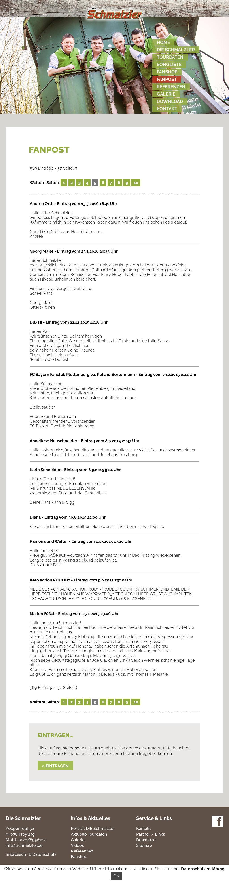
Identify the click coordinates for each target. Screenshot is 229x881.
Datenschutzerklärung (202, 868)
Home (163, 42)
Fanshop (167, 72)
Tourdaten (170, 57)
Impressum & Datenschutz (31, 854)
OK (116, 875)
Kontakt (167, 108)
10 (136, 182)
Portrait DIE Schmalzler (93, 828)
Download (170, 101)
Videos (77, 845)
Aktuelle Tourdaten (89, 834)
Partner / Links (150, 834)
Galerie (166, 94)
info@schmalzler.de (24, 845)
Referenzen (171, 86)
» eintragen (55, 766)
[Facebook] (217, 825)
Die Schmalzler (176, 49)
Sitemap (144, 845)
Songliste (169, 64)
